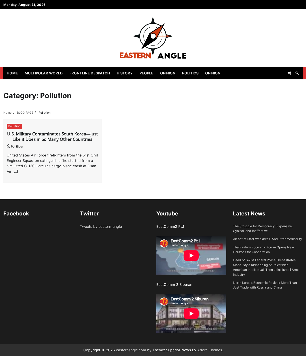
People (146, 73)
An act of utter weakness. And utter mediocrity (267, 239)
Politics (190, 73)
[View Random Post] (289, 73)
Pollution (14, 126)
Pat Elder (17, 146)
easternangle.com (131, 350)
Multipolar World (44, 73)
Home (12, 73)
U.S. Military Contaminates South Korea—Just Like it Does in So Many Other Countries (52, 136)
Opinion (167, 73)
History (125, 73)
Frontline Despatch (89, 73)
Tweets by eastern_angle (101, 226)
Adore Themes (209, 350)
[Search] (297, 73)
